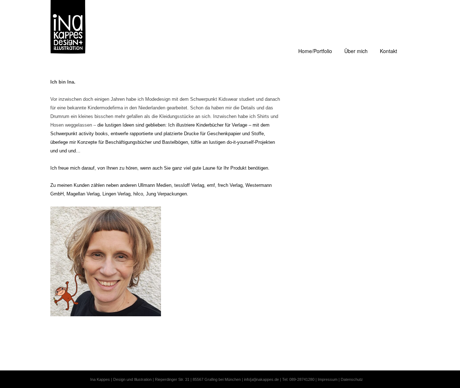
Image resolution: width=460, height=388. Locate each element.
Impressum (327, 379)
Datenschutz (352, 379)
